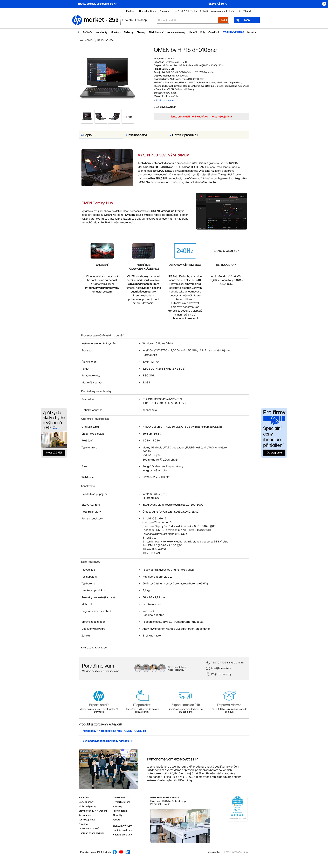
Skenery (141, 32)
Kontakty (164, 11)
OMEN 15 (140, 730)
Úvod (81, 40)
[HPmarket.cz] (94, 20)
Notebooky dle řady (110, 730)
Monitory (116, 32)
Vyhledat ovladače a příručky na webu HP (108, 740)
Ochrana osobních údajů (92, 833)
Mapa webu (214, 852)
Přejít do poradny (221, 674)
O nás (231, 11)
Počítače (87, 32)
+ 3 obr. (127, 116)
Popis (86, 135)
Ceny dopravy (86, 801)
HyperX (193, 32)
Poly (202, 32)
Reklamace (85, 815)
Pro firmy (130, 11)
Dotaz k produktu (184, 135)
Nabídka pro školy (122, 834)
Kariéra (116, 819)
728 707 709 (218, 662)
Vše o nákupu (218, 11)
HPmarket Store (147, 11)
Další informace (165, 100)
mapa (184, 801)
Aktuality (117, 815)
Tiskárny (128, 32)
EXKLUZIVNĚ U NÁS (233, 32)
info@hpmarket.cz (222, 668)
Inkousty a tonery (176, 32)
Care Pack (214, 32)
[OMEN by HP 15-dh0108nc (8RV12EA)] (107, 78)
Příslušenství (156, 32)
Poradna (83, 824)
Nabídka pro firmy (122, 830)
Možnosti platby (87, 806)
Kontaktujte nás (87, 819)
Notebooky (101, 32)
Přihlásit (247, 11)
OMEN (128, 730)
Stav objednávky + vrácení (93, 810)
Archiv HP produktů (89, 828)
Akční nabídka (120, 810)
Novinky (251, 32)
